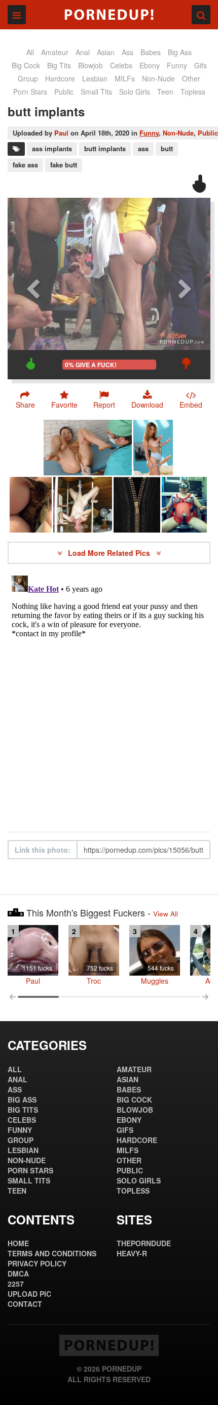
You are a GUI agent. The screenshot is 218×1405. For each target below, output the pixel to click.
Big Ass (180, 52)
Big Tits (59, 65)
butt (167, 148)
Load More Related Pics (110, 553)
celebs (121, 65)
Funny (149, 133)
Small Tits (96, 91)
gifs (200, 65)
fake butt (63, 164)
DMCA (18, 1273)
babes (150, 52)
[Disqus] (109, 698)
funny (177, 65)
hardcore (60, 78)
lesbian (94, 78)
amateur (54, 52)
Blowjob (90, 65)
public (64, 91)
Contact (25, 1304)
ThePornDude (144, 1243)
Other (191, 78)
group (28, 78)
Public (208, 133)
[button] (105, 399)
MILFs (125, 78)
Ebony (149, 65)
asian (106, 52)
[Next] (185, 288)
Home (18, 1243)
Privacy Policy (37, 1263)
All (30, 52)
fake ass (25, 164)
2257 (16, 1284)
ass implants (52, 148)
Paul (61, 133)
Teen (165, 91)
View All (165, 913)
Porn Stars (30, 91)
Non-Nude (158, 78)
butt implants (105, 148)
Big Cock (26, 65)
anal (83, 52)
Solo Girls (134, 91)
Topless (192, 91)
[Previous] (33, 288)
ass (127, 52)
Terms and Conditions (52, 1253)
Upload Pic (29, 1294)
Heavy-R (132, 1253)
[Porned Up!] (109, 14)
